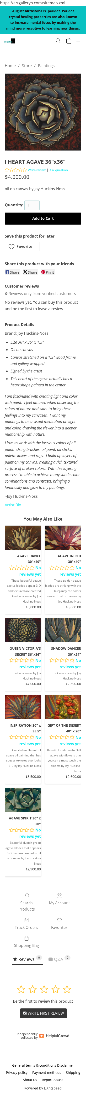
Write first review (45, 1013)
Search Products (26, 906)
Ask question (58, 170)
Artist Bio (13, 505)
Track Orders (26, 927)
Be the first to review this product (43, 1001)
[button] (10, 41)
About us (30, 1079)
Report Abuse (53, 1079)
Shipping (73, 1072)
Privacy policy (16, 1072)
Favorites (59, 927)
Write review (37, 170)
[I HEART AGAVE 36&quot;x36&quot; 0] (43, 112)
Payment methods (46, 1072)
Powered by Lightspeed (43, 1088)
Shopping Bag (26, 945)
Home (10, 65)
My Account (59, 903)
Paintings (46, 65)
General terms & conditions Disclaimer (43, 1065)
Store (27, 65)
